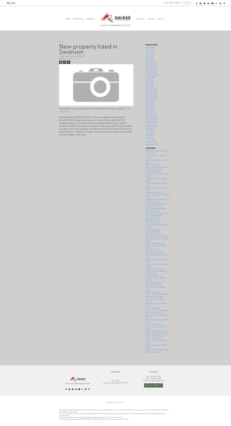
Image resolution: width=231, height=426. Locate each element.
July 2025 (149, 80)
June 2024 (149, 105)
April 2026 (149, 59)
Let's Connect (153, 385)
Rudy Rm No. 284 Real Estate (156, 331)
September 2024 (152, 98)
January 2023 (150, 140)
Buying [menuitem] (90, 19)
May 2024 (149, 108)
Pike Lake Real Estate (153, 313)
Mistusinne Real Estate (154, 296)
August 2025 (150, 77)
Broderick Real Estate (153, 172)
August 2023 (150, 128)
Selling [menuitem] (139, 19)
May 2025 (149, 84)
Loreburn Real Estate (153, 276)
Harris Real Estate (152, 232)
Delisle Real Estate (152, 211)
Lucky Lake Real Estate (154, 283)
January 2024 (150, 117)
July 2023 (149, 131)
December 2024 (151, 91)
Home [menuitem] (68, 19)
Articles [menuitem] (151, 19)
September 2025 (152, 75)
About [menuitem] (160, 19)
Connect (186, 3)
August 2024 (150, 101)
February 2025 (151, 89)
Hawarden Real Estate (154, 234)
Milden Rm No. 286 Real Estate (157, 294)
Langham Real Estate (153, 269)
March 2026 (150, 61)
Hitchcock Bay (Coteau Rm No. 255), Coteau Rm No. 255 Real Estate (157, 239)
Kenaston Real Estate (153, 250)
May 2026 (149, 57)
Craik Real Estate (151, 202)
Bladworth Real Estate (154, 169)
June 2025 (149, 82)
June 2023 (149, 133)
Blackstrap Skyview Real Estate (157, 167)
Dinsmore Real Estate (153, 215)
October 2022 (150, 142)
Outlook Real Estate (152, 308)
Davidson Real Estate (153, 206)
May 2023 (149, 135)
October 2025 (150, 73)
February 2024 (151, 114)
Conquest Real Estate (153, 192)
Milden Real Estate (152, 292)
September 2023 (152, 126)
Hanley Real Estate (152, 229)
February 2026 (151, 64)
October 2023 (150, 124)
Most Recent (150, 47)
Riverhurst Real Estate (153, 324)
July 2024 (149, 103)
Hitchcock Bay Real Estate (155, 243)
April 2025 (149, 87)
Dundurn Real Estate (153, 218)
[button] (196, 3)
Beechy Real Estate (152, 165)
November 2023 (151, 121)
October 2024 (150, 96)
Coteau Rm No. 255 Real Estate (157, 199)
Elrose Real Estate (152, 222)
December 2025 (151, 68)
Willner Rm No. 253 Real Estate (157, 350)
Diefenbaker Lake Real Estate (156, 213)
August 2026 (150, 50)
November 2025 (151, 70)
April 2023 (149, 138)
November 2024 (151, 94)
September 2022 (152, 144)
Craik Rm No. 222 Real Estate (156, 204)
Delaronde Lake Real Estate (156, 209)
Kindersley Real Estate (154, 253)
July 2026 (149, 52)
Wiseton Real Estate (153, 352)
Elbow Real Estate (152, 220)
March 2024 (150, 112)
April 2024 (149, 110)
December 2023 (151, 119)
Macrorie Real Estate (153, 285)
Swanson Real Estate (71, 58)
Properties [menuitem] (77, 19)
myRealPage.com (119, 402)
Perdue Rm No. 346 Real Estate (157, 310)
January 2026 (150, 66)
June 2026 (149, 54)
